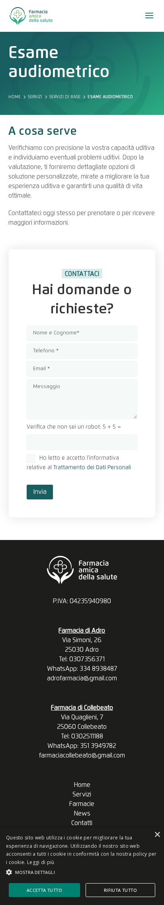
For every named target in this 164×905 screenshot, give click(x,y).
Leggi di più (41, 862)
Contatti (81, 823)
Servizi (81, 794)
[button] (82, 872)
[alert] (82, 866)
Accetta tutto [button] (44, 890)
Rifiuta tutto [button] (120, 890)
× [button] (157, 835)
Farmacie (81, 804)
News (82, 813)
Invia (40, 492)
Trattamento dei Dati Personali (92, 467)
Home (82, 785)
